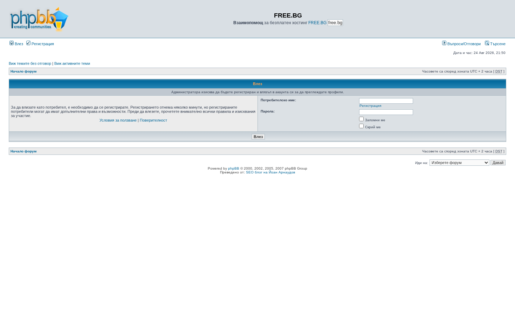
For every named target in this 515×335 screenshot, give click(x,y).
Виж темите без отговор (30, 63)
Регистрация (42, 44)
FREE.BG (317, 22)
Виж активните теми (72, 63)
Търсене (497, 44)
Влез (18, 44)
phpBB (233, 168)
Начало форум (23, 71)
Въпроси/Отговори (463, 44)
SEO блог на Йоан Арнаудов (270, 172)
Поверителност (153, 120)
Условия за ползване (118, 120)
